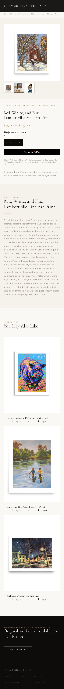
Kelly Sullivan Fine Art (25, 6)
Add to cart (13, 142)
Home (6, 14)
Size (6, 132)
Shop (12, 14)
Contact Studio (18, 649)
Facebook (25, 677)
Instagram (10, 677)
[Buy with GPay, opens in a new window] (32, 152)
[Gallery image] (19, 88)
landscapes (44, 162)
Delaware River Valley (19, 162)
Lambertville (34, 162)
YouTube (38, 677)
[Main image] (8, 88)
